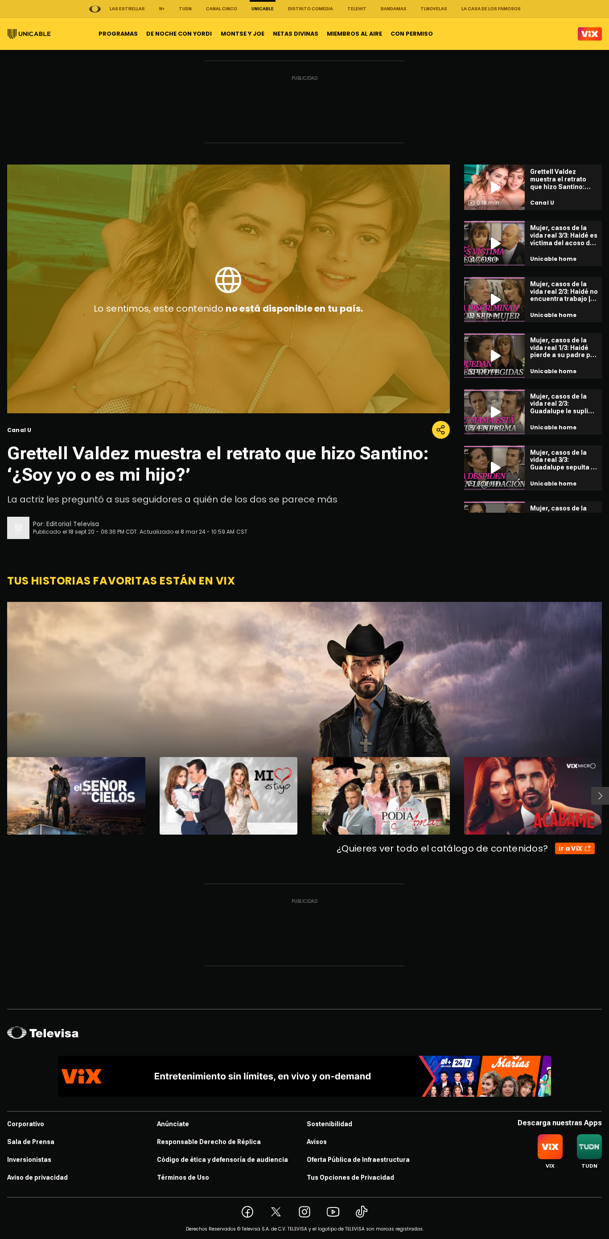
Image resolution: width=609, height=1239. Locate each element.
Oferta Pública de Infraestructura (358, 1159)
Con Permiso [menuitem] (412, 33)
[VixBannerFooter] (304, 1076)
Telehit (356, 8)
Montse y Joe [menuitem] (242, 33)
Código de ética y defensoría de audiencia (222, 1159)
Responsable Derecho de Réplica (209, 1141)
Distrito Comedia (310, 8)
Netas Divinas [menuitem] (295, 33)
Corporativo (25, 1124)
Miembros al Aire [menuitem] (354, 33)
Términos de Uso (183, 1177)
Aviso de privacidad (37, 1177)
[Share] (441, 430)
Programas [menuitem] (118, 33)
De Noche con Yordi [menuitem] (179, 33)
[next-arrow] (600, 796)
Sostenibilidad (329, 1124)
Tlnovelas (433, 8)
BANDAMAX (393, 8)
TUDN (185, 8)
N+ (162, 8)
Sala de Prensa (30, 1141)
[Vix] (590, 34)
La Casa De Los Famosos (491, 8)
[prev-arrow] (1, 795)
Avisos (317, 1141)
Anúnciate (173, 1124)
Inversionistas (29, 1159)
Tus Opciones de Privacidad (350, 1177)
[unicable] (29, 34)
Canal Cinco (221, 8)
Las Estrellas (127, 8)
